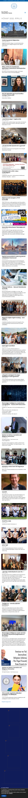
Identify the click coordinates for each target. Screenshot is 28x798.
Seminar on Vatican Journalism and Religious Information (12, 435)
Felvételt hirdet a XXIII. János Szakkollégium (10, 171)
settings (10, 793)
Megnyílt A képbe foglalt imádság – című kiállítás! (13, 318)
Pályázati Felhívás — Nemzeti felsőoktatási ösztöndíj (14, 287)
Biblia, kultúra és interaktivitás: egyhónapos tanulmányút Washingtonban (13, 67)
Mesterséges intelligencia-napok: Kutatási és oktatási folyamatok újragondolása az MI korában (13, 634)
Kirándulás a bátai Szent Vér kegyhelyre (13, 466)
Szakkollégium (10, 0)
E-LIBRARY (5, 0)
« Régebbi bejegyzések (6, 701)
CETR (15, 0)
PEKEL (18, 0)
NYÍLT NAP (5, 545)
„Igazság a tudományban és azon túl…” (13, 572)
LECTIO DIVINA (22, 0)
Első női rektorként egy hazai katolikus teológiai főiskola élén (13, 94)
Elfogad (4, 795)
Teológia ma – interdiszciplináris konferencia (11, 604)
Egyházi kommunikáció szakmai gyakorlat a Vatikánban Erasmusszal (13, 257)
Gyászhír (4, 492)
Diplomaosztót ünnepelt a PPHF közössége (11, 198)
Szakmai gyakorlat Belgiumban (10, 40)
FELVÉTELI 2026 (6, 521)
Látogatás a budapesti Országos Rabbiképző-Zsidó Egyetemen (11, 375)
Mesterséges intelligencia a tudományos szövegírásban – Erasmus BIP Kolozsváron (13, 403)
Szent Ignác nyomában (8, 345)
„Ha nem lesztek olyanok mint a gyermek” (13, 145)
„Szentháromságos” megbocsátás (11, 119)
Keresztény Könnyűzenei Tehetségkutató (13, 227)
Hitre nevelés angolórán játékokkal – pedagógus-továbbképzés (12, 693)
